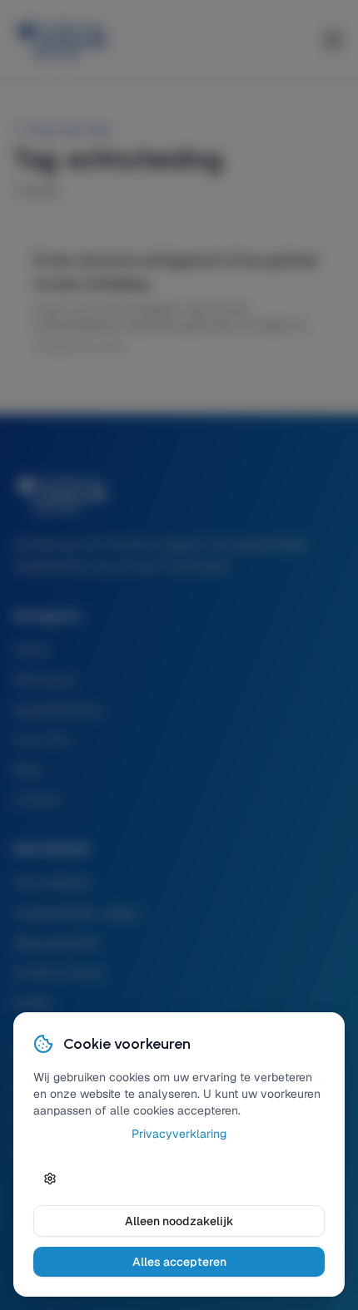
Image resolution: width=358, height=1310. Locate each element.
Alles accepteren (179, 1261)
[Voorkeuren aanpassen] (50, 1178)
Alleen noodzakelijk (179, 1221)
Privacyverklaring (179, 1133)
